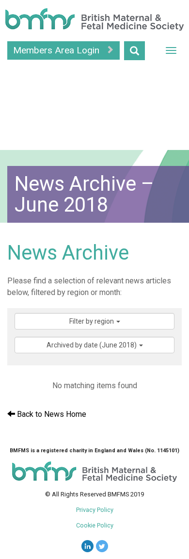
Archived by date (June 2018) (92, 345)
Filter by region (92, 321)
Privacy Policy (94, 509)
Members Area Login (57, 50)
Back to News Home (50, 414)
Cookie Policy (94, 525)
